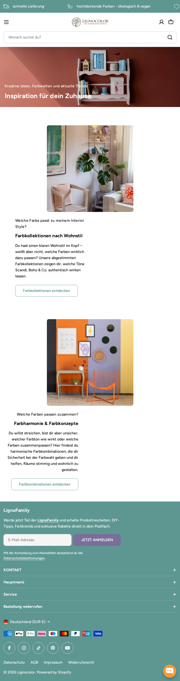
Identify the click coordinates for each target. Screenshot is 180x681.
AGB (34, 662)
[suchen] (170, 37)
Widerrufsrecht (81, 662)
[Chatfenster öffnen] (169, 671)
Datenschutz (14, 662)
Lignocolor (26, 672)
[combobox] (90, 37)
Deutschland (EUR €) (27, 622)
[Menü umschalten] (6, 22)
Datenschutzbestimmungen (24, 558)
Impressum (53, 662)
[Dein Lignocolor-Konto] (161, 22)
